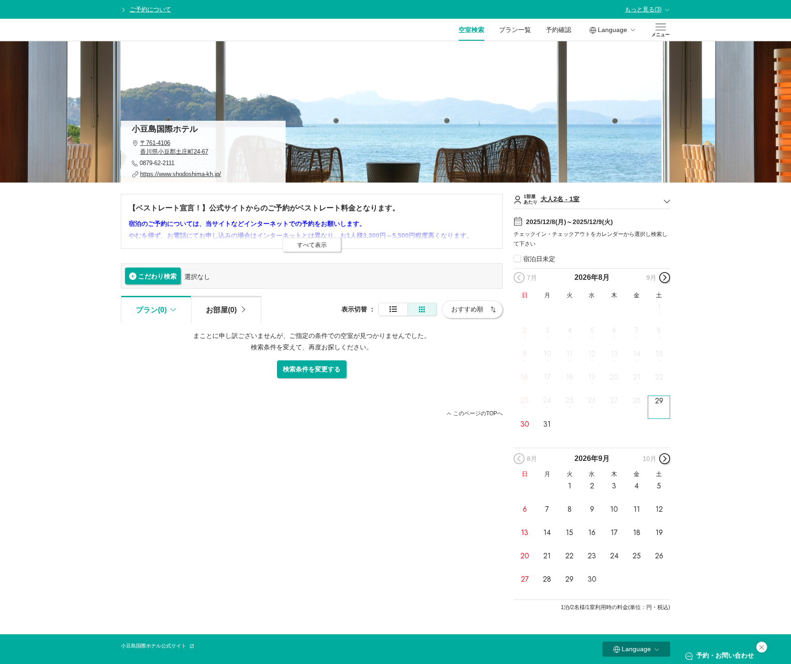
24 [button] (547, 401)
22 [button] (659, 377)
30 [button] (524, 424)
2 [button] (525, 331)
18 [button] (569, 377)
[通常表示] (393, 309)
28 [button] (637, 401)
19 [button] (592, 377)
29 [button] (659, 401)
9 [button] (525, 354)
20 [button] (614, 377)
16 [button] (524, 377)
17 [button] (547, 377)
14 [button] (636, 354)
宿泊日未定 (539, 258)
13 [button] (614, 354)
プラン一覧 (515, 29)
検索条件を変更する (312, 369)
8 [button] (659, 331)
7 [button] (637, 331)
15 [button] (659, 354)
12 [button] (592, 354)
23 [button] (524, 401)
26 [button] (592, 401)
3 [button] (547, 331)
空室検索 (471, 29)
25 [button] (569, 401)
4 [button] (570, 331)
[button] (203, 147)
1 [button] (659, 307)
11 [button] (569, 354)
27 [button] (614, 401)
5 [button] (592, 331)
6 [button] (614, 331)
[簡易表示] (422, 309)
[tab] (226, 309)
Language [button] (612, 29)
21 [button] (636, 377)
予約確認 (558, 29)
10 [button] (547, 354)
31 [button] (547, 424)
